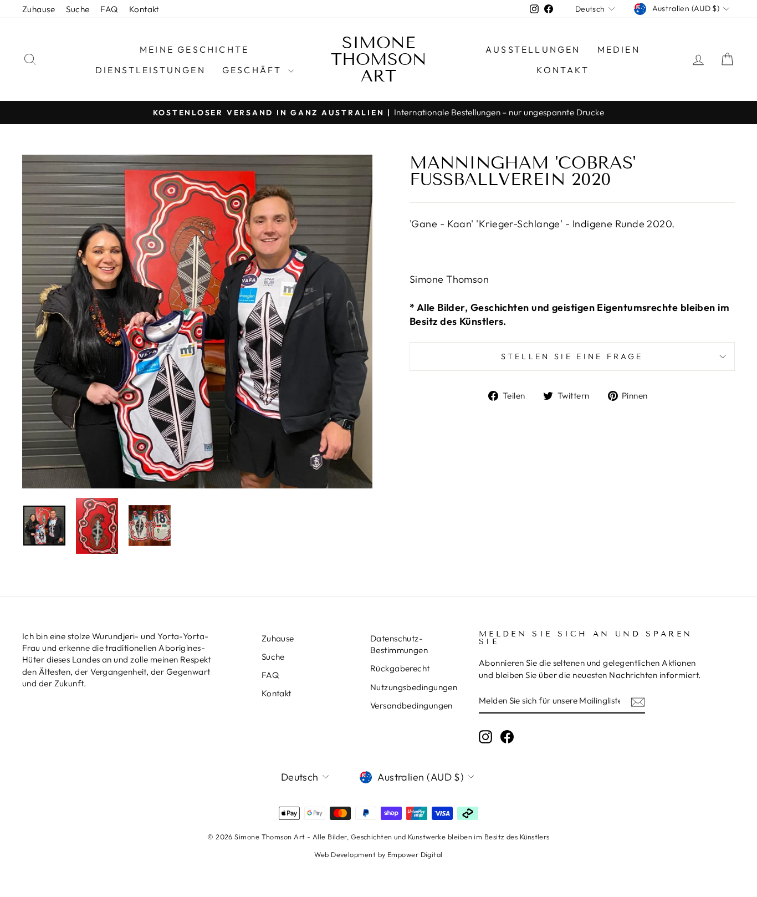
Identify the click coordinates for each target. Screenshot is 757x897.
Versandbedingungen (411, 705)
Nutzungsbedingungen (414, 687)
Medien (618, 49)
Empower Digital (415, 854)
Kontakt (144, 9)
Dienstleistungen (150, 69)
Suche (77, 9)
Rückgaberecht (400, 668)
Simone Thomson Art (379, 59)
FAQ (108, 9)
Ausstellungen (533, 49)
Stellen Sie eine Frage (572, 356)
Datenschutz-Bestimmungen (399, 644)
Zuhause (38, 9)
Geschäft (253, 69)
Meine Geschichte (194, 49)
